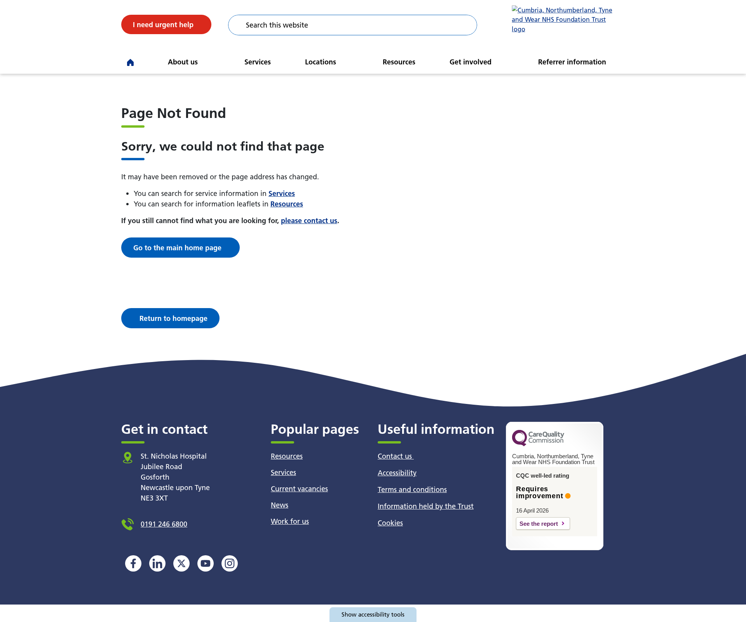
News (279, 505)
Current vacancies (299, 488)
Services (257, 61)
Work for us (290, 521)
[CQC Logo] (538, 444)
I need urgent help (163, 24)
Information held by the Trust (426, 506)
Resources (399, 61)
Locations (320, 61)
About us (183, 61)
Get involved (471, 61)
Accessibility (397, 472)
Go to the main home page (177, 247)
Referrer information (572, 61)
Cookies (390, 522)
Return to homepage (173, 318)
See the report (538, 523)
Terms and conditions (412, 489)
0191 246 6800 (164, 524)
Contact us (396, 456)
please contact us (309, 220)
